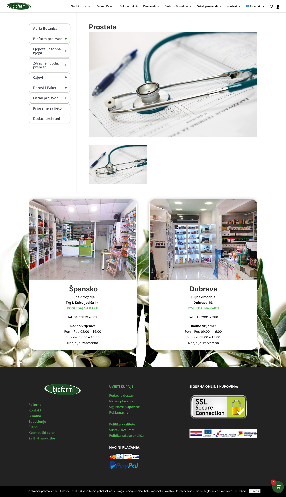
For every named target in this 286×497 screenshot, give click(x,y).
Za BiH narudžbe (42, 438)
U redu (255, 491)
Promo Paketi (106, 6)
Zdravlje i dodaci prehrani (50, 65)
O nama (35, 416)
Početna (35, 404)
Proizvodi (149, 6)
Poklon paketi (129, 6)
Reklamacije (118, 412)
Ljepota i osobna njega (50, 51)
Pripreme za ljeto (47, 108)
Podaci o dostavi (122, 395)
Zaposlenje (37, 421)
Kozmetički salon (42, 432)
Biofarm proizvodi (50, 38)
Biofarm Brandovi (176, 6)
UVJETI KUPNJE (121, 386)
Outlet (75, 6)
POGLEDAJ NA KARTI (82, 308)
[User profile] (278, 8)
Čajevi (50, 77)
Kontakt (232, 6)
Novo (87, 6)
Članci (33, 427)
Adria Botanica (45, 28)
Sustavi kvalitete (122, 430)
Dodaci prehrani (46, 118)
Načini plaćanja (121, 401)
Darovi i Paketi (50, 87)
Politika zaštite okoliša (126, 435)
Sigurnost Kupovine (124, 406)
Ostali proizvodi (207, 6)
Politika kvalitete (122, 424)
